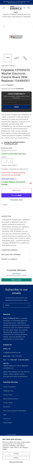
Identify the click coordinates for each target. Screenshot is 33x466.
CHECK (16, 107)
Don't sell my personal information (14, 411)
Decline (16, 458)
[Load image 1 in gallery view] (8, 58)
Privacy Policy (8, 403)
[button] (4, 8)
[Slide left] (2, 58)
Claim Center (7, 422)
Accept (16, 453)
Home (16, 12)
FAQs (4, 414)
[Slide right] (31, 58)
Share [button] (5, 205)
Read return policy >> (9, 178)
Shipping (3, 150)
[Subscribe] (28, 305)
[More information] (31, 183)
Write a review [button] (16, 280)
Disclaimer (6, 407)
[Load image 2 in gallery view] (16, 58)
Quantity (3, 157)
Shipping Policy (8, 391)
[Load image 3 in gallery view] (25, 58)
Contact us (6, 418)
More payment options (16, 199)
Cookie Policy (7, 395)
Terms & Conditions (9, 387)
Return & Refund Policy (10, 399)
